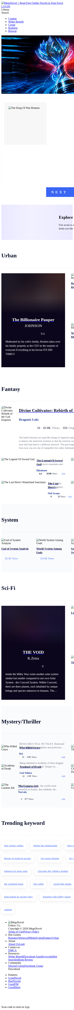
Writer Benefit (16, 21)
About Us (13, 944)
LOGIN (5, 6)
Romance (13, 937)
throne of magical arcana (17, 858)
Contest (12, 18)
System (40, 937)
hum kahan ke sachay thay (18, 896)
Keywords (47, 956)
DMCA (12, 950)
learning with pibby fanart (57, 896)
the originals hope (13, 884)
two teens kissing (50, 858)
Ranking (13, 27)
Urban (55, 937)
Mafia (32, 937)
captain (8, 909)
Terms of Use (15, 931)
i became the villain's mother (53, 871)
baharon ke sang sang (16, 871)
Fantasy (48, 937)
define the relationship (45, 845)
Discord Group (16, 965)
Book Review (25, 959)
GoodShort (14, 987)
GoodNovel (14, 977)
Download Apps (32, 956)
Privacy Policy (31, 931)
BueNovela (14, 981)
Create (11, 24)
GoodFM (13, 984)
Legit (22, 944)
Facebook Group (34, 965)
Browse (12, 31)
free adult (38, 884)
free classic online (13, 845)
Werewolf (24, 937)
